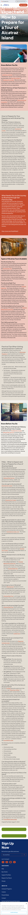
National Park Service (8, 432)
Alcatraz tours (10, 586)
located (8, 688)
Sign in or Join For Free (21, 1)
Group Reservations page (10, 819)
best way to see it (15, 78)
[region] (14, 908)
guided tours (17, 633)
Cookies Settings (14, 912)
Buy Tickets (23, 5)
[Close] (26, 903)
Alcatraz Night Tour (13, 568)
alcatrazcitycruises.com (13, 531)
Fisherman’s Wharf (14, 690)
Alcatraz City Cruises (8, 80)
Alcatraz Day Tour (7, 268)
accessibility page (8, 740)
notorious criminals (7, 75)
